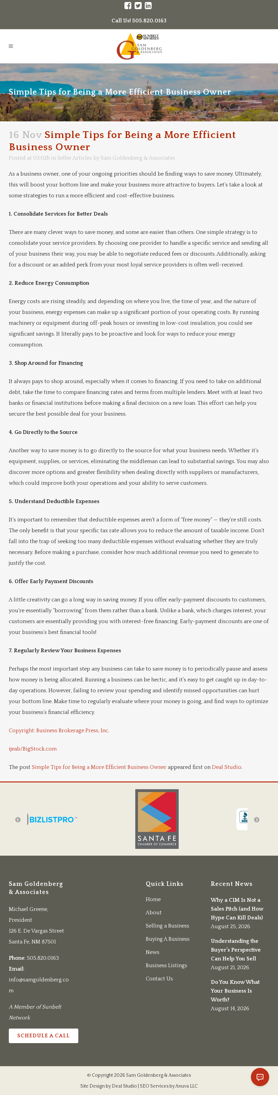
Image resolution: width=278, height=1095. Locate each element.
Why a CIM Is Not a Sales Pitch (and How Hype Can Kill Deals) (237, 909)
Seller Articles (74, 158)
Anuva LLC (186, 1086)
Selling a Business (167, 926)
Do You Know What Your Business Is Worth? (235, 991)
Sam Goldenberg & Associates (138, 158)
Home (153, 899)
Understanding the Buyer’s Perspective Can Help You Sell (236, 950)
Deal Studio (226, 767)
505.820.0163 (43, 958)
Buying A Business (168, 939)
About (154, 913)
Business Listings (166, 965)
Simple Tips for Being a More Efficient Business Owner (99, 767)
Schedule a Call (43, 1036)
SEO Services (154, 1086)
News (152, 952)
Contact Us (159, 979)
